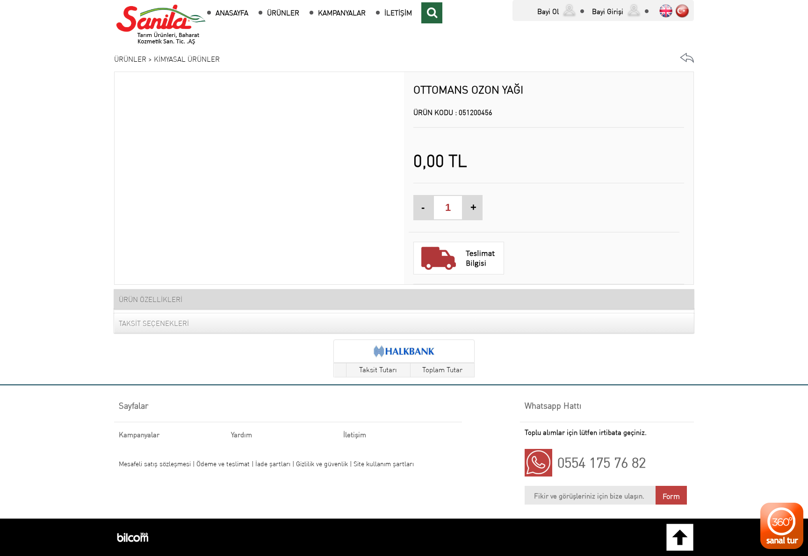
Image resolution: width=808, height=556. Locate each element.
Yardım (241, 434)
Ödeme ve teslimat (224, 464)
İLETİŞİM (398, 12)
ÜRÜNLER (283, 12)
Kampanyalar (139, 434)
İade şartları (272, 464)
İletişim (354, 434)
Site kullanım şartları (384, 464)
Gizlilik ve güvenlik (323, 464)
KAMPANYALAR (342, 12)
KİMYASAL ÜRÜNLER (187, 59)
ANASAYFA (232, 12)
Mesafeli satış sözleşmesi (155, 464)
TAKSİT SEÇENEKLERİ (154, 323)
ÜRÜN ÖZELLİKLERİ (150, 299)
